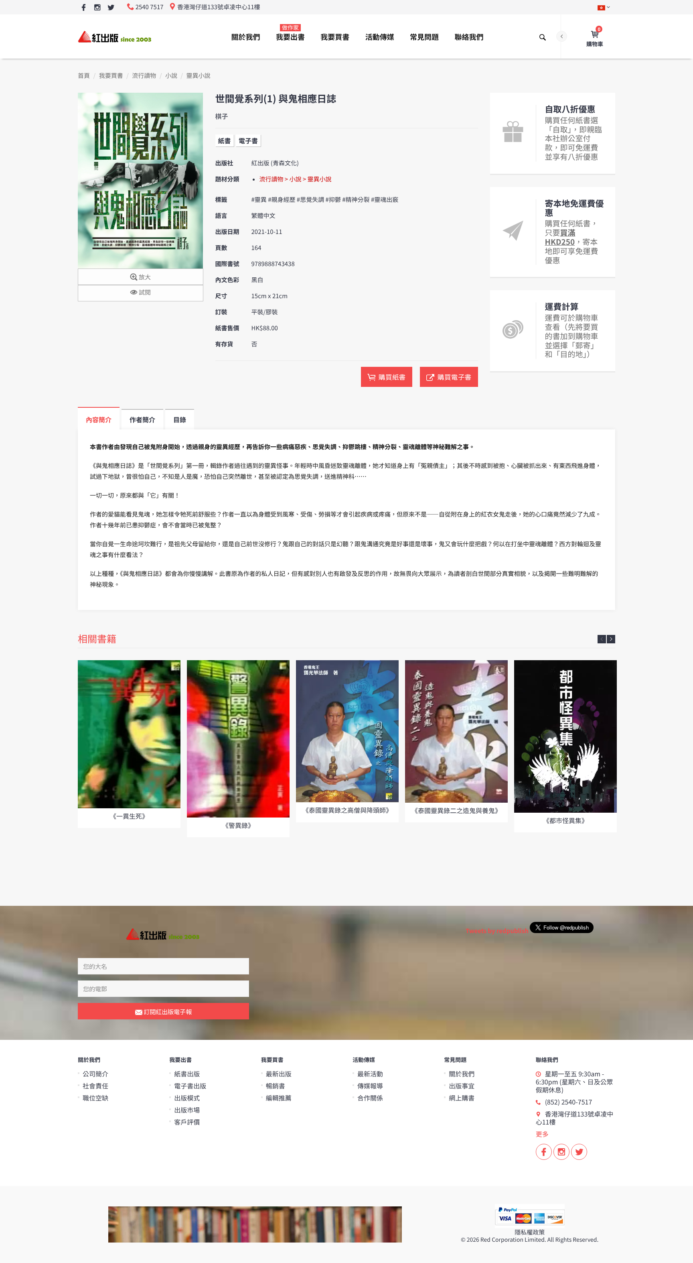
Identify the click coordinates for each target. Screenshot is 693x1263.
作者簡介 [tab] (142, 419)
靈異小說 (198, 75)
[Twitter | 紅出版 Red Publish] (111, 8)
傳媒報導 (370, 1085)
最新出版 (279, 1073)
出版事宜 (461, 1085)
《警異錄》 (238, 825)
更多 (542, 1134)
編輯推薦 (279, 1097)
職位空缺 (95, 1097)
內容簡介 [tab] (98, 419)
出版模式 (187, 1097)
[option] (129, 744)
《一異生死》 (129, 816)
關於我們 (245, 37)
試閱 (144, 292)
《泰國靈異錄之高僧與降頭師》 (347, 810)
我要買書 (334, 37)
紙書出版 (187, 1073)
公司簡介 (95, 1073)
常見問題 (424, 37)
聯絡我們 (468, 37)
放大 (144, 277)
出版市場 (187, 1110)
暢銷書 (275, 1085)
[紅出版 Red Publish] (115, 36)
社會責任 (95, 1085)
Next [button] (611, 639)
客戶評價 (187, 1122)
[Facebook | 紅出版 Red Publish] (83, 8)
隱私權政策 (530, 1232)
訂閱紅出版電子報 (167, 1011)
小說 (171, 75)
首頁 (84, 75)
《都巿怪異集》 (565, 820)
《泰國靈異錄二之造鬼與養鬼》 (456, 810)
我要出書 (290, 33)
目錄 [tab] (179, 419)
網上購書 (461, 1097)
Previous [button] (602, 639)
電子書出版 (190, 1085)
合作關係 (370, 1097)
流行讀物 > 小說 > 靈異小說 (295, 179)
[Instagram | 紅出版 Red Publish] (97, 8)
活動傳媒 (379, 37)
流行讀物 (144, 75)
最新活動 (370, 1073)
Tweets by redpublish (497, 931)
